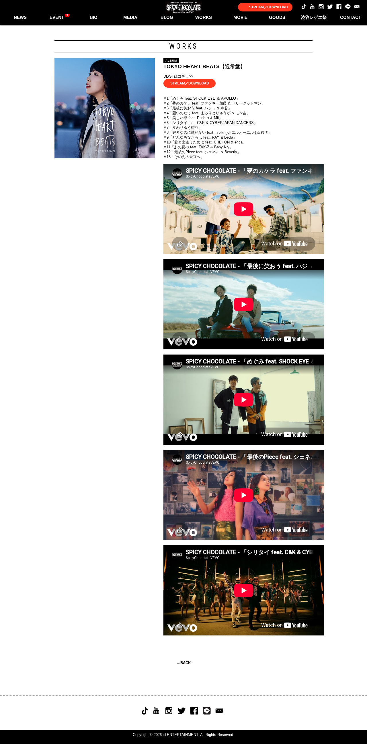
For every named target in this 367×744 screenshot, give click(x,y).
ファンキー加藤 (214, 103)
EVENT (59, 16)
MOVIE (240, 17)
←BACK (184, 663)
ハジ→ (210, 108)
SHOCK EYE (204, 98)
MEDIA (130, 17)
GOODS (277, 17)
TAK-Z (204, 147)
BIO (93, 17)
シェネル (212, 152)
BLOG (167, 17)
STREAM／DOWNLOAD (268, 7)
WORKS (203, 17)
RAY (215, 137)
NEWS (20, 17)
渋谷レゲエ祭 (314, 17)
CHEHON (222, 142)
